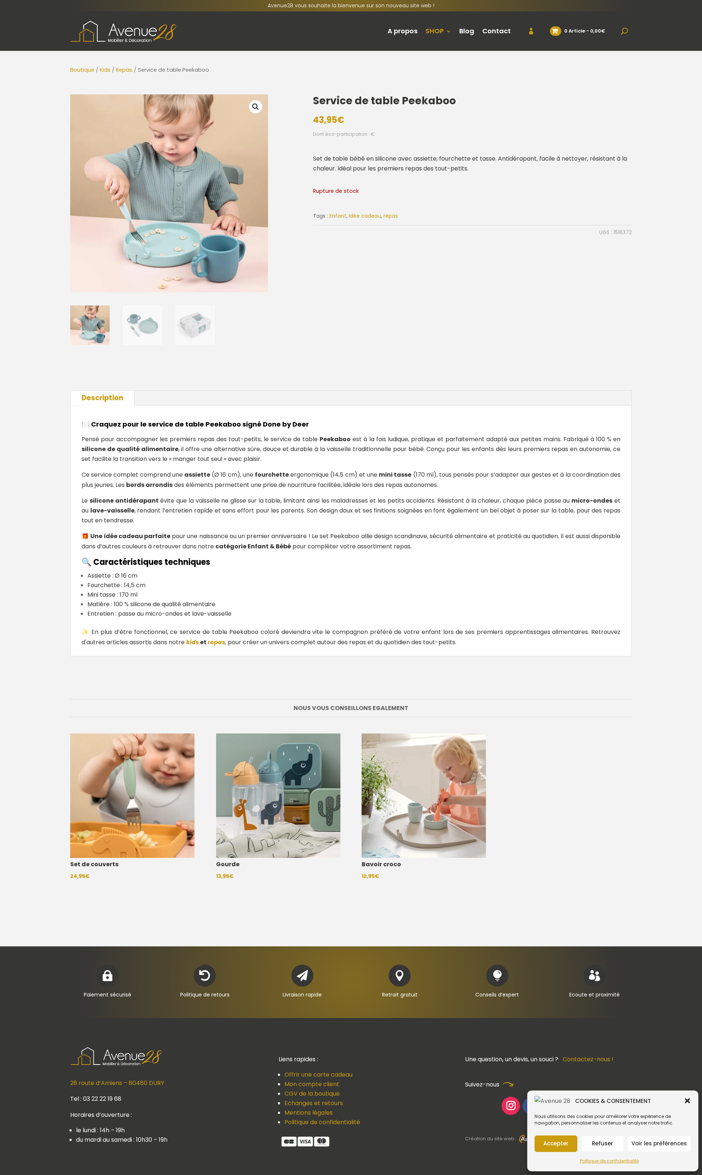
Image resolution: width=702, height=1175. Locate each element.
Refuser (602, 1143)
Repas (124, 70)
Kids (105, 70)
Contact (496, 30)
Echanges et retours (313, 1103)
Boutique (82, 70)
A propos (403, 30)
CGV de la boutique (312, 1093)
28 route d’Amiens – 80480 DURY (117, 1083)
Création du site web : (491, 1138)
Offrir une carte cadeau (318, 1074)
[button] (687, 1100)
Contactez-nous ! (588, 1059)
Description (102, 398)
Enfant (337, 215)
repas (391, 215)
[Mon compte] (527, 31)
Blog (466, 30)
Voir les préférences (659, 1143)
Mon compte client (311, 1084)
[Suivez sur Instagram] (511, 1106)
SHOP (435, 30)
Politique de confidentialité (609, 1161)
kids (192, 642)
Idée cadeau (365, 215)
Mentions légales (308, 1112)
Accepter (556, 1143)
